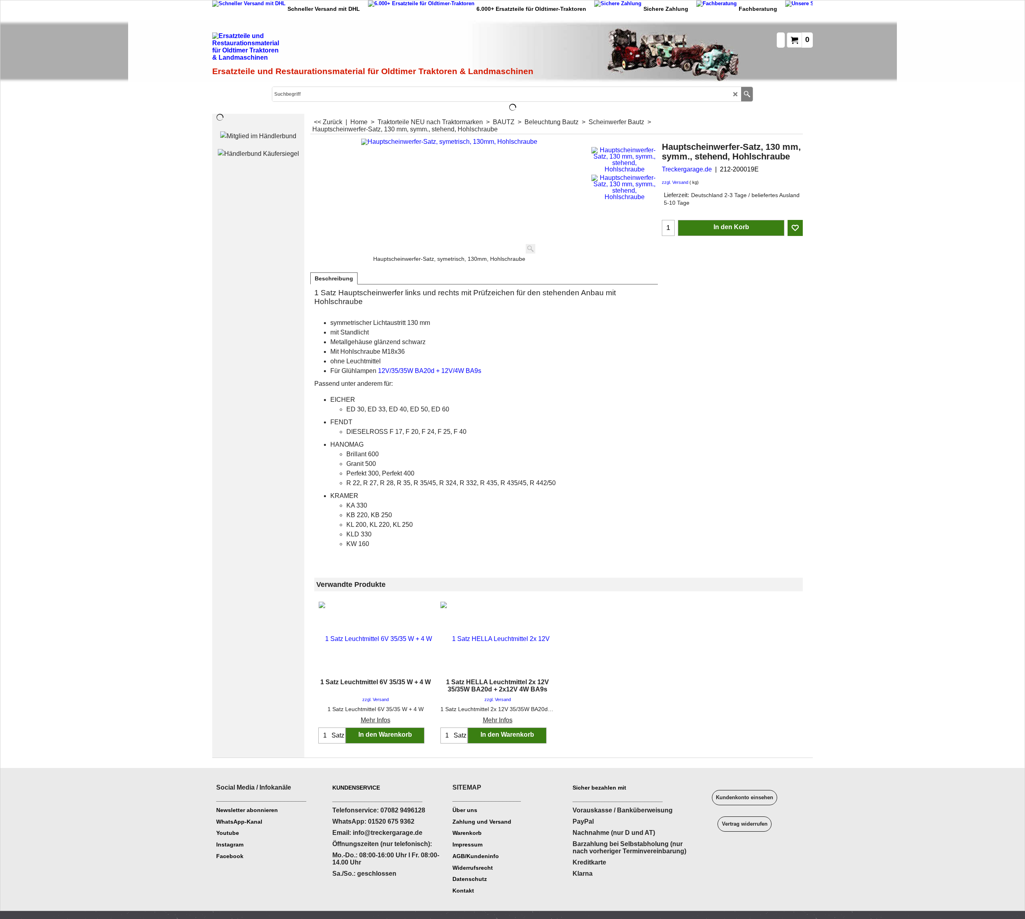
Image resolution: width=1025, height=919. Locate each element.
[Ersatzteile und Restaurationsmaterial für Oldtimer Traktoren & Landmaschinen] (302, 48)
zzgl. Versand (675, 182)
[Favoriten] (795, 228)
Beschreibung (334, 278)
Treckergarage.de (687, 169)
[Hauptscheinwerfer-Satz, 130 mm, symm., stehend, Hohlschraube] (624, 160)
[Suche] (747, 94)
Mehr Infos (375, 720)
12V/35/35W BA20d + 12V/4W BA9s (429, 370)
